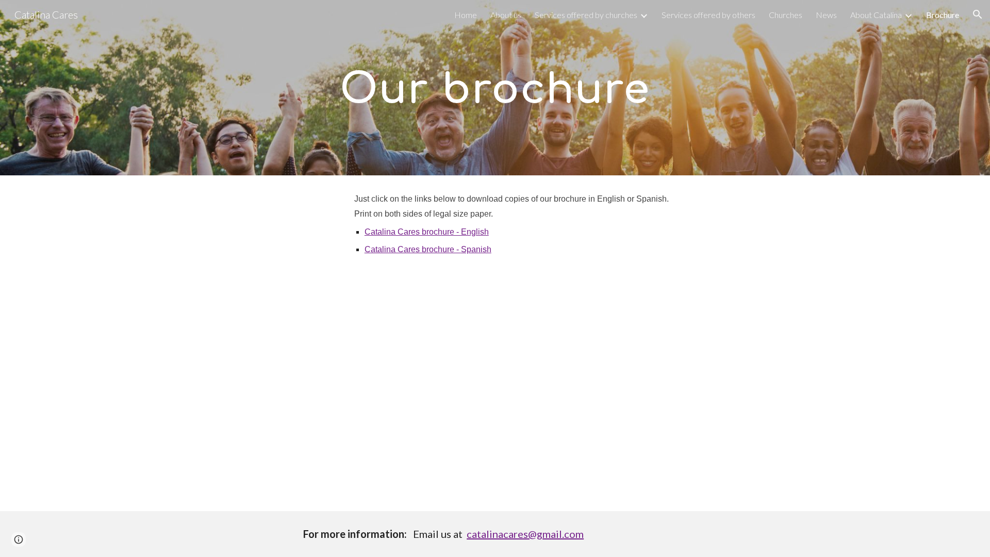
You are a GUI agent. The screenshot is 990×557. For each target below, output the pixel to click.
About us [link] (505, 15)
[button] (977, 14)
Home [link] (465, 15)
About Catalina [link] (876, 15)
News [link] (826, 15)
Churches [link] (785, 15)
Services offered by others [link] (708, 15)
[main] (495, 87)
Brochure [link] (942, 15)
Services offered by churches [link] (586, 15)
